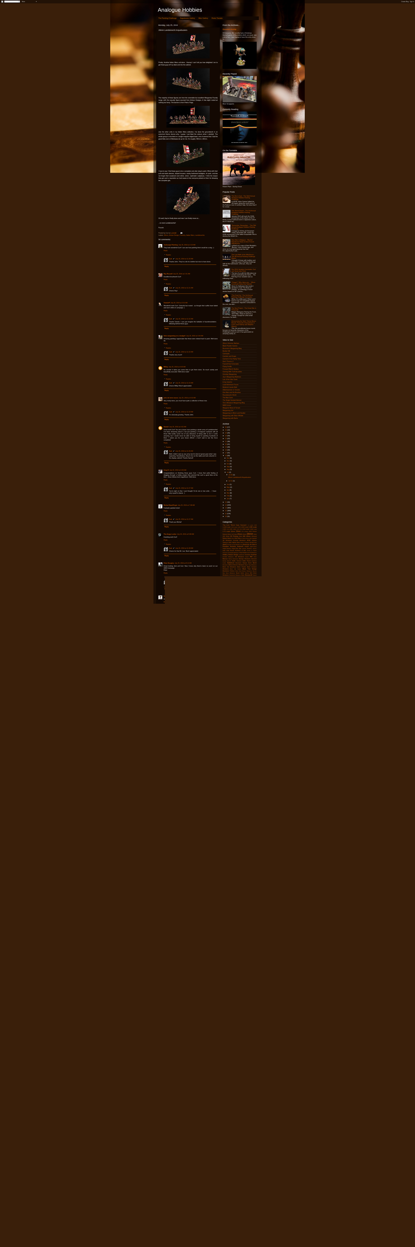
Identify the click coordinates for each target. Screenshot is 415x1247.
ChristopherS (252, 593)
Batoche (229, 560)
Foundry (182, 235)
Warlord (246, 836)
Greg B (166, 470)
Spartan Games (245, 791)
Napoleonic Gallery (187, 18)
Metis (241, 711)
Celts (230, 587)
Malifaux (225, 706)
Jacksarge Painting (171, 245)
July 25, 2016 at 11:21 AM (184, 288)
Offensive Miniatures (248, 731)
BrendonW (248, 575)
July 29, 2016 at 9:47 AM (176, 1007)
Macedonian (241, 704)
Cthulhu (239, 608)
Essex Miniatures (235, 626)
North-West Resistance (250, 727)
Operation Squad (231, 735)
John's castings (239, 682)
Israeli (224, 678)
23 (226, 436)
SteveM (238, 799)
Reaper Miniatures (245, 760)
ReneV (233, 764)
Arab (224, 550)
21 (226, 441)
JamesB (231, 680)
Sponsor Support (252, 793)
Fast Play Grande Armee (235, 630)
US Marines (248, 821)
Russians (239, 772)
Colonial (246, 598)
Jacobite (225, 680)
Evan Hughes (168, 718)
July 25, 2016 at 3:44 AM (194, 336)
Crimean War (248, 603)
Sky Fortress (248, 787)
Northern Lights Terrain (229, 729)
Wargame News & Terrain (231, 408)
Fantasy (243, 628)
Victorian (244, 824)
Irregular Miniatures (251, 676)
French (236, 645)
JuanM (235, 684)
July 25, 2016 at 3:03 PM (183, 703)
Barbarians (235, 558)
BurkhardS (246, 579)
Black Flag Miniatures (251, 564)
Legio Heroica (253, 700)
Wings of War (248, 840)
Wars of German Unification (238, 838)
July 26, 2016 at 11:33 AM (183, 848)
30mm (227, 536)
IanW (250, 672)
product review (241, 754)
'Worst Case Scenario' (239, 525)
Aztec (255, 556)
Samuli (166, 427)
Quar (246, 756)
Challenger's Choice (229, 591)
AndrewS (240, 546)
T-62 (247, 803)
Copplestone (248, 602)
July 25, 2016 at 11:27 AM (184, 488)
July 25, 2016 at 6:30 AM (177, 470)
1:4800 (234, 529)
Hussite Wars (248, 670)
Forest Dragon (253, 638)
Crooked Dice (238, 606)
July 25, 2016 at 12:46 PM (179, 625)
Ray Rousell (168, 274)
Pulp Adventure (228, 756)
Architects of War (240, 550)
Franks (249, 643)
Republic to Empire (243, 764)
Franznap (225, 645)
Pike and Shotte (234, 750)
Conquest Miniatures (236, 602)
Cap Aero (249, 583)
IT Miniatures (231, 678)
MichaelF (226, 713)
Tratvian (225, 819)
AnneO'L (249, 548)
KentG (234, 686)
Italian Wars (190, 235)
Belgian (245, 563)
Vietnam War (238, 826)
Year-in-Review (245, 842)
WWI (228, 842)
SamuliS (236, 774)
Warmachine (253, 836)
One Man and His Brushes (232, 392)
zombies (232, 844)
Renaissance (252, 762)
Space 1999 (247, 789)
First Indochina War (232, 634)
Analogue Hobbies (180, 10)
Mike (165, 1007)
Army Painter (243, 552)
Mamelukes (235, 706)
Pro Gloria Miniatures (229, 754)
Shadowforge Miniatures (236, 785)
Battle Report (247, 561)
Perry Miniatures (229, 746)
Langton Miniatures (236, 696)
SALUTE (230, 774)
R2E (236, 758)
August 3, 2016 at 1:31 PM (184, 1097)
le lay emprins (227, 382)
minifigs (246, 715)
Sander (166, 596)
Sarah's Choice (251, 774)
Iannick (166, 654)
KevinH (245, 686)
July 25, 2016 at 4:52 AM (177, 427)
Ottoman (234, 738)
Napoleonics (234, 723)
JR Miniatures (253, 682)
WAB (240, 827)
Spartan (237, 791)
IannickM (245, 672)
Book (242, 575)
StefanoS (240, 797)
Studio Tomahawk (247, 801)
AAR (250, 538)
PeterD (225, 748)
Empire (251, 622)
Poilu (231, 752)
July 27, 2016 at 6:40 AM (187, 957)
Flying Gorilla (227, 366)
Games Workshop (233, 649)
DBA (224, 614)
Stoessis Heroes (246, 799)
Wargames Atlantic (238, 832)
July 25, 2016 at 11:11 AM (178, 596)
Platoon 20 (226, 752)
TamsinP (167, 303)
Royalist (244, 770)
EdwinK (229, 622)
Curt (170, 259)
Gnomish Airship (229, 29)
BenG (255, 563)
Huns (236, 670)
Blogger (245, 1242)
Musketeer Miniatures (242, 721)
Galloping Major (236, 647)
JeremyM (250, 680)
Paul (228, 742)
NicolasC (230, 725)
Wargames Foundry (242, 834)
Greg (236, 660)
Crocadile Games (228, 606)
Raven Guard (227, 760)
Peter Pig (253, 746)
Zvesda (247, 844)
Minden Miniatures (233, 715)
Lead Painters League (237, 700)
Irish (232, 676)
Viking (250, 826)
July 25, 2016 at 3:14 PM (182, 718)
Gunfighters (246, 661)
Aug (228, 469)
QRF (235, 756)
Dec (228, 458)
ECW (224, 622)
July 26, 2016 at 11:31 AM (184, 763)
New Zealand (247, 723)
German (254, 651)
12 (226, 510)
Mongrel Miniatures (243, 717)
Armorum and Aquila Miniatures (231, 552)
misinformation (226, 717)
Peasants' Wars (252, 742)
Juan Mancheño (170, 747)
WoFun (224, 842)
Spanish (254, 789)
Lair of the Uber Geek (230, 379)
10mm (233, 531)
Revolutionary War (241, 766)
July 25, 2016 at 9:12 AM (183, 563)
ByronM (230, 581)
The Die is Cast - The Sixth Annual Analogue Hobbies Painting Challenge (243, 197)
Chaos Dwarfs (243, 591)
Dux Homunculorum (171, 1153)
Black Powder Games (230, 346)
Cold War (240, 597)
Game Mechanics (246, 647)
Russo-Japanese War (250, 772)
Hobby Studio (227, 668)
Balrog (230, 558)
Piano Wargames (238, 748)
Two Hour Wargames (229, 821)
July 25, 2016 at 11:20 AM (184, 259)
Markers (225, 709)
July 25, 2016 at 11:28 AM (184, 548)
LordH (232, 704)
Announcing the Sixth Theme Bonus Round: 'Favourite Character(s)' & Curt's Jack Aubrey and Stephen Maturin (243, 323)
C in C (241, 581)
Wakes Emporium (247, 827)
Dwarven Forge (241, 618)
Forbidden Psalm (234, 638)
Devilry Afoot (248, 614)
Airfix (255, 542)
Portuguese (241, 752)
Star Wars (230, 795)
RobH (241, 768)
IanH (241, 672)
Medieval (236, 711)
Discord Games (227, 616)
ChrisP (244, 593)
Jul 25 (230, 475)
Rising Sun (236, 768)
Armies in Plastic (252, 550)
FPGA (231, 643)
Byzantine (236, 581)
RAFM (239, 758)
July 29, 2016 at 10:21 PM (184, 1023)
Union (242, 821)
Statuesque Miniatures (239, 795)
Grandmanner (242, 656)
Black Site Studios (235, 569)
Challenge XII (253, 589)
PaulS (244, 742)
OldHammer (246, 733)
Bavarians (238, 563)
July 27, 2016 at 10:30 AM (184, 986)
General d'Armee (245, 651)
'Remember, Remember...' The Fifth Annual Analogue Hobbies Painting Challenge (243, 227)
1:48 (230, 529)
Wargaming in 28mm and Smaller (234, 413)
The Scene (241, 809)
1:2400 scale (244, 527)
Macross (248, 704)
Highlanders (253, 666)
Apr (228, 490)
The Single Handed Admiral (232, 400)
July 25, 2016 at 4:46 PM (183, 732)
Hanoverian (244, 664)
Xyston (238, 842)
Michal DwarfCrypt (170, 505)
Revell (233, 766)
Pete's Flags (241, 746)
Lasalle (243, 696)
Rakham (243, 758)
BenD (250, 563)
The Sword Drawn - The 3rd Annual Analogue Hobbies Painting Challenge (243, 212)
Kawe (229, 686)
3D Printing (234, 536)
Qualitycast (242, 756)
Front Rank (227, 647)
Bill (165, 1083)
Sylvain (238, 803)
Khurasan (225, 688)
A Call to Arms (245, 538)
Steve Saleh (232, 799)
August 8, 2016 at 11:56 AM (184, 1134)
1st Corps (234, 534)
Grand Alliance (232, 656)
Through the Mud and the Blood (246, 811)
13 (226, 508)
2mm (255, 534)
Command (254, 598)
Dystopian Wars (252, 618)
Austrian (254, 554)
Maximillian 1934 (228, 711)
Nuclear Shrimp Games (250, 729)
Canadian (243, 583)
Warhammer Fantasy (236, 836)
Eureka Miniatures (247, 626)
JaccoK (254, 678)
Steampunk (250, 795)
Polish (235, 752)
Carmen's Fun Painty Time (232, 359)
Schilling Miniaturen (241, 778)
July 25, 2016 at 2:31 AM (181, 274)
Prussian (251, 754)
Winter (255, 840)
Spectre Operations (240, 793)
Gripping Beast (251, 660)
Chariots (231, 593)
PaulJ (240, 742)
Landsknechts (200, 235)
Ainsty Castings (244, 542)
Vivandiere (229, 827)
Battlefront (230, 563)
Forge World (226, 641)
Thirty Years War (251, 809)
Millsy (166, 367)
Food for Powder (246, 637)
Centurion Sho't (237, 587)
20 (226, 444)
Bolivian (247, 573)
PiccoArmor (247, 748)
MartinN (235, 709)
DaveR (255, 612)
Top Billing (231, 817)
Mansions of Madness (245, 707)
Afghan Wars (236, 542)
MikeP (232, 713)
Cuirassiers (245, 608)
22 (226, 438)
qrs (238, 756)
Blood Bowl (238, 571)
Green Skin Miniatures (229, 659)
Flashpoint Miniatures (231, 636)
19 (226, 447)
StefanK (234, 797)
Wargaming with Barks (230, 418)
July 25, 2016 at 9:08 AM (185, 534)
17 (226, 453)
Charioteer (225, 593)
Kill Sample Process (234, 688)
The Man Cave (228, 397)
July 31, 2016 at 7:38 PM (183, 1066)
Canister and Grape (229, 356)
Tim (242, 813)
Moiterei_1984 (169, 922)
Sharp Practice (248, 785)
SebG (255, 781)
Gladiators (235, 654)
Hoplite (234, 668)
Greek (254, 657)
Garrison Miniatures (235, 651)
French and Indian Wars (248, 645)
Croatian (254, 603)
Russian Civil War (229, 772)
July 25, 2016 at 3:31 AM (179, 303)
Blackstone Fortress (229, 571)
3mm (240, 536)
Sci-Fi (250, 779)
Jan (228, 498)
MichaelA (254, 711)
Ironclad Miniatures (239, 676)
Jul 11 (230, 481)
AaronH (254, 538)
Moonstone (253, 717)
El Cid (238, 622)
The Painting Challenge (167, 18)
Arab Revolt (230, 550)
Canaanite (237, 583)
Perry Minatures (251, 744)
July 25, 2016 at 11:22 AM (184, 319)
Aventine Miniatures (228, 556)
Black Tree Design (249, 569)
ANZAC (255, 548)
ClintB (225, 598)
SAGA (225, 774)
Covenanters (228, 603)
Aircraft (251, 542)
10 (226, 516)
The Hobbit (244, 807)
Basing (224, 560)
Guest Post (239, 662)
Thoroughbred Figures (229, 811)
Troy (243, 819)
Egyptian (234, 622)
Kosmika (238, 694)
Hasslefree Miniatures (229, 666)
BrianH (255, 575)
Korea (232, 694)
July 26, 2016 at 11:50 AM (184, 868)
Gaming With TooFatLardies (232, 371)
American (246, 544)
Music (231, 721)
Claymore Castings (251, 595)
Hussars (241, 670)
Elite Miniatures (245, 622)
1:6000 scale (253, 529)
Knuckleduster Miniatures (239, 692)
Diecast (255, 614)
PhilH (229, 748)
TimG (249, 813)
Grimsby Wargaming (230, 374)
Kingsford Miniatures (242, 690)
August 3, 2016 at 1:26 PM (176, 1083)
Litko (252, 702)
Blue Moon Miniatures (229, 573)
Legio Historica (227, 702)
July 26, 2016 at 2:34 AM (193, 778)
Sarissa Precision (228, 777)
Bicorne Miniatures (239, 565)
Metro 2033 (247, 711)
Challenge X (234, 589)
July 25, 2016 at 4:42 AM (187, 398)
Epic (227, 626)
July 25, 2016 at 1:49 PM (183, 689)
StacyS (224, 795)
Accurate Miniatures (239, 540)
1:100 (255, 525)
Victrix (231, 826)
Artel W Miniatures (252, 552)
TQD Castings (252, 817)
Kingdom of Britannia (229, 690)
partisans (250, 740)
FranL (255, 643)
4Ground (254, 536)
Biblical (230, 565)
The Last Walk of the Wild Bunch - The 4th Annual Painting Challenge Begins (243, 256)
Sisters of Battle (232, 787)
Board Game (240, 573)
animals (244, 548)
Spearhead (253, 791)
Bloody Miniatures (247, 571)
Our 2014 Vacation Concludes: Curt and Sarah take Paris (243, 270)
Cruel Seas (246, 606)
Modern (234, 717)
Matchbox (241, 708)
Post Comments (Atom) (176, 1234)
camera (231, 583)
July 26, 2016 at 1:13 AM (184, 747)
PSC (255, 754)
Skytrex (254, 787)
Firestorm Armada (249, 632)
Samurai (242, 774)
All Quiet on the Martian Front (235, 544)
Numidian (225, 731)
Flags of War (245, 634)
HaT (237, 666)
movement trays (241, 719)
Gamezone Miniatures (246, 649)
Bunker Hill (226, 351)
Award (247, 556)
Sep (228, 466)
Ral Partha (249, 758)
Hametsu (237, 664)
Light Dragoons (247, 702)
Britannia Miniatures (251, 577)
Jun (228, 484)
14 (226, 505)
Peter (247, 746)
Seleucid (234, 783)
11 (226, 513)
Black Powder (241, 567)
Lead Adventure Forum (230, 384)
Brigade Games (227, 577)
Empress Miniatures (240, 624)
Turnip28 (254, 819)
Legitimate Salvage (236, 702)
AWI (251, 556)
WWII (233, 842)
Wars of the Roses (251, 838)
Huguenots (225, 670)
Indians (229, 676)
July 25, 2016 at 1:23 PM (178, 654)
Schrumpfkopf (169, 1112)
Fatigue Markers (248, 630)
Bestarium (225, 564)
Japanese (243, 680)
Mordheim (225, 719)
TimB (245, 813)
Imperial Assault (243, 674)
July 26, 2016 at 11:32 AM (184, 798)
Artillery (225, 554)
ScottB (235, 781)
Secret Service (227, 783)
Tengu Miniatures (242, 805)
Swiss (233, 803)
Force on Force (244, 638)
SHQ (255, 785)
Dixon (233, 616)
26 (226, 427)
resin (229, 766)
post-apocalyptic (251, 752)
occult (230, 731)
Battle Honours (237, 561)
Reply (166, 250)
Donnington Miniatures (250, 616)
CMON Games (232, 597)
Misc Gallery (203, 18)
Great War (231, 657)
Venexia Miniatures (235, 823)
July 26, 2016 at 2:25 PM (183, 922)
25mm (244, 534)
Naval (241, 723)
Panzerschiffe (226, 739)
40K (244, 536)
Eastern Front (243, 620)
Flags (239, 634)
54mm (225, 538)
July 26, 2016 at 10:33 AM (175, 813)
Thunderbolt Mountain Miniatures (231, 813)
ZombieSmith (238, 844)
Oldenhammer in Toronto (231, 390)
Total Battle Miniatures (241, 817)
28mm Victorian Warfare (231, 343)
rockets (250, 768)
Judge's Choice (243, 684)
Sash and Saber (242, 777)
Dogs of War (239, 616)
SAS (235, 777)
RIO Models (229, 768)
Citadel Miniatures (228, 595)
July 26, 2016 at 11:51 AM (184, 903)
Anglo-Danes (253, 546)
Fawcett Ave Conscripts (231, 364)
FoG (239, 636)
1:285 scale (253, 527)
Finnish (234, 632)
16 (226, 455)
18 (226, 450)
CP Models (242, 603)
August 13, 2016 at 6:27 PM (184, 1174)
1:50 (238, 529)
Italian (237, 678)
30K (224, 536)
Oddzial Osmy (237, 731)
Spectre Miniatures (228, 793)
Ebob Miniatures (252, 620)
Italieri (250, 678)
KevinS (251, 686)
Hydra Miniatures (233, 672)
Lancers (244, 694)
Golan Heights (247, 654)
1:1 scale (250, 525)
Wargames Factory (229, 834)
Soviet (241, 789)
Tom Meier (242, 815)
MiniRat (251, 715)
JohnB (246, 682)
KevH (240, 686)
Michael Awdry (169, 689)
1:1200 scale (226, 527)
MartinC (166, 625)
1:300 (224, 529)
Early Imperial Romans (231, 620)
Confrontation (245, 599)
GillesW (229, 654)
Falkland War (226, 628)
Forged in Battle (236, 641)
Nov (228, 461)
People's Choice (240, 744)
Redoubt (244, 762)
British (225, 579)
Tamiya (229, 805)
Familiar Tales (235, 628)
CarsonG (246, 585)
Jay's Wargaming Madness (232, 377)
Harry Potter (253, 664)
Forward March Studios (231, 369)
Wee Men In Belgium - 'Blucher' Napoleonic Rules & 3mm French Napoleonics (242, 241)
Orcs (243, 735)
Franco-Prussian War (241, 643)
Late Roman (249, 696)
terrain (249, 805)
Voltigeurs (235, 827)
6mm (229, 538)
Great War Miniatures (244, 657)
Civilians (236, 595)
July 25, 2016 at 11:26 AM (184, 451)
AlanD (225, 544)
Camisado (226, 353)
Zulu (244, 844)
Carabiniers (232, 585)
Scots (231, 781)
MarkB (255, 707)
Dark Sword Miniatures (240, 612)
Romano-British (231, 770)
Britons (231, 579)
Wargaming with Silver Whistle (233, 415)
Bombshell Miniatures (235, 575)
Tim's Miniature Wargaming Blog (234, 403)
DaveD (166, 885)
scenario (231, 779)
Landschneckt (252, 694)
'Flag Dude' (226, 525)
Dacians (237, 610)
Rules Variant (252, 770)
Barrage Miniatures (245, 559)
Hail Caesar (253, 662)
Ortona (247, 735)
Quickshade (230, 758)
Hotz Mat (254, 668)
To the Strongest (234, 815)
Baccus (225, 559)
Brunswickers (238, 579)
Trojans (239, 819)
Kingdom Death (252, 688)
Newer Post (163, 1230)
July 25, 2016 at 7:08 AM (186, 505)
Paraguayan (234, 739)
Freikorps (231, 645)
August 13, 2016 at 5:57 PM (188, 1153)
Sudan (254, 801)
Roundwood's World (229, 395)
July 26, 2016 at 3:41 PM (183, 943)
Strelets (229, 801)
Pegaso (225, 744)
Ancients (233, 546)
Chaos (237, 591)
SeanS (250, 781)
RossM (239, 770)
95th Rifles (238, 538)
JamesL (237, 680)
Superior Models (227, 803)
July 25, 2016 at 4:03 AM (177, 367)
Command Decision (228, 599)
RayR (234, 760)
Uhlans (238, 821)
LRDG (235, 704)
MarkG (230, 708)
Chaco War (246, 587)
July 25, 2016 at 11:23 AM (184, 412)
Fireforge (240, 632)
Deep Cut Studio (230, 614)
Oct (228, 464)
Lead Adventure (240, 698)
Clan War (243, 595)
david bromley (169, 848)
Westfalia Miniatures (237, 840)
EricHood (230, 1242)
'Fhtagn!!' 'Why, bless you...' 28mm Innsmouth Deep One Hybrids (243, 283)
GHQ (224, 654)
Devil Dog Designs (240, 614)
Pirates (249, 750)
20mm (239, 534)
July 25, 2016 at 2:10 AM (186, 245)
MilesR (242, 713)
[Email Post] (181, 233)
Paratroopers (242, 740)
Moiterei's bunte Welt (230, 387)
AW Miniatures (239, 556)
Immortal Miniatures (232, 674)
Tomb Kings (249, 815)
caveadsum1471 (170, 1044)
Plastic (254, 750)
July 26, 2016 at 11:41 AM (178, 885)
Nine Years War (238, 725)
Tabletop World (253, 803)
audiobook (241, 554)
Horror (239, 668)
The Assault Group (234, 807)
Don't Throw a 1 (228, 361)
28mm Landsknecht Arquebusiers (239, 477)
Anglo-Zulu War (236, 548)
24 (226, 433)
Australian (248, 554)
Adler (230, 542)
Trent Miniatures (232, 819)
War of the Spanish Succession (235, 830)
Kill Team (243, 688)
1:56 (240, 529)
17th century (244, 531)
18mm (229, 534)
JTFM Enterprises (227, 684)
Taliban (225, 805)
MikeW (237, 713)
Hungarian (231, 670)
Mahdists (254, 704)
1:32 (228, 529)
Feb (228, 496)
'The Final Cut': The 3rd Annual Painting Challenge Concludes (242, 296)
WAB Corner (227, 405)
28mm (166, 235)
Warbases (248, 830)
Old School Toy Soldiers (235, 733)
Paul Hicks (234, 742)
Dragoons (230, 618)
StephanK (246, 797)
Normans (247, 725)
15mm (238, 531)
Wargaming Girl (228, 410)
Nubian (239, 729)
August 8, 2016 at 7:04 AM (184, 1112)
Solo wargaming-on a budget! (175, 336)
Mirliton (255, 715)
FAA (255, 626)
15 (226, 502)
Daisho (242, 610)
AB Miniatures (227, 540)
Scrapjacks (245, 781)
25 (226, 430)
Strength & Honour (237, 801)
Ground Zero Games (229, 662)
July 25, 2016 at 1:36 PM (183, 639)
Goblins (241, 653)
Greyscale (242, 660)
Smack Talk (226, 789)
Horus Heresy (246, 668)
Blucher (255, 571)
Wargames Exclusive (250, 832)
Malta (229, 707)
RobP (245, 768)
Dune (234, 618)
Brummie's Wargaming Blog (232, 348)
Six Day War (241, 787)
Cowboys (235, 604)
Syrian (243, 803)
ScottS (239, 781)
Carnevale (240, 585)
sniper (232, 789)
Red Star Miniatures (234, 762)
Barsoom (254, 559)
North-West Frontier (236, 727)
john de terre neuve (171, 398)
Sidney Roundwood (171, 957)
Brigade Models (239, 577)
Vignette (245, 826)
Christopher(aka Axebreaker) (174, 778)
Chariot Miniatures (252, 591)
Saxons (250, 777)
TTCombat (248, 819)
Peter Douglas (169, 563)
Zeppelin (227, 844)
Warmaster (226, 838)
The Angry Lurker (170, 534)
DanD (251, 610)
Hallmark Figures (228, 664)
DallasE (246, 610)
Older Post (213, 1230)
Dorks (224, 618)
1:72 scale (226, 531)
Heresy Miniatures (244, 666)
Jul (228, 472)
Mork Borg (232, 719)
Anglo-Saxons (227, 548)
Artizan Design (174, 235)
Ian (165, 813)
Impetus (251, 674)
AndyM (247, 546)
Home (188, 1230)
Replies (168, 255)
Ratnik (255, 758)
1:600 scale (245, 529)
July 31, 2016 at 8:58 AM (184, 1044)
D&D (233, 610)
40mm (248, 536)
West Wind (226, 840)
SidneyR (225, 787)
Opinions (238, 735)
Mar (228, 493)
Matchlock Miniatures (251, 708)
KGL (255, 686)
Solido (236, 789)
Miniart (242, 715)
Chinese (238, 593)
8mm (232, 538)
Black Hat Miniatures (229, 567)
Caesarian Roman (248, 581)
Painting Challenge (248, 738)
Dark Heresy (229, 612)
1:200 (238, 527)
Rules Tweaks (217, 18)
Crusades (233, 608)
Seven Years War (243, 783)
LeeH (247, 700)
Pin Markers (243, 750)
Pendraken (231, 744)
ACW (248, 540)
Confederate (237, 600)
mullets (249, 719)
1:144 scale (234, 527)
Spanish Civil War (229, 791)
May (228, 487)
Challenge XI (243, 589)
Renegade (226, 764)
